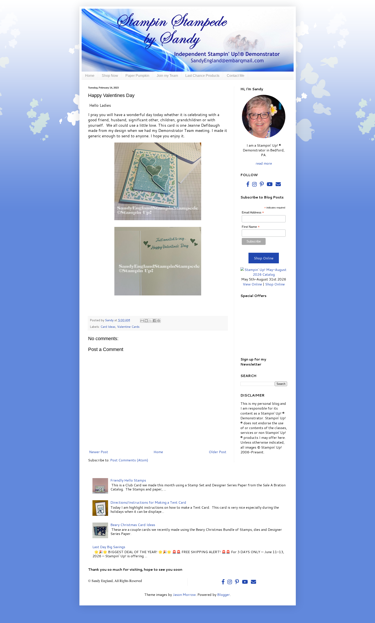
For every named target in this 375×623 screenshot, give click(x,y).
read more (264, 163)
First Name (251, 227)
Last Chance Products (202, 75)
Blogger (223, 594)
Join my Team (167, 75)
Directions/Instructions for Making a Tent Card (148, 502)
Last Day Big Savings (108, 546)
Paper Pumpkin (137, 75)
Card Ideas (107, 326)
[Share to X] (150, 320)
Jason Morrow (184, 594)
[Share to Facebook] (154, 320)
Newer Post (98, 451)
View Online (252, 284)
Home (89, 75)
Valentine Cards (128, 326)
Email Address (253, 212)
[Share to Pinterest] (158, 320)
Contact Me (235, 75)
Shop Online (263, 258)
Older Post (217, 451)
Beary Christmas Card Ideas (132, 524)
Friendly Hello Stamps (128, 480)
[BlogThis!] (146, 320)
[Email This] (142, 320)
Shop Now (110, 75)
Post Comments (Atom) (129, 459)
